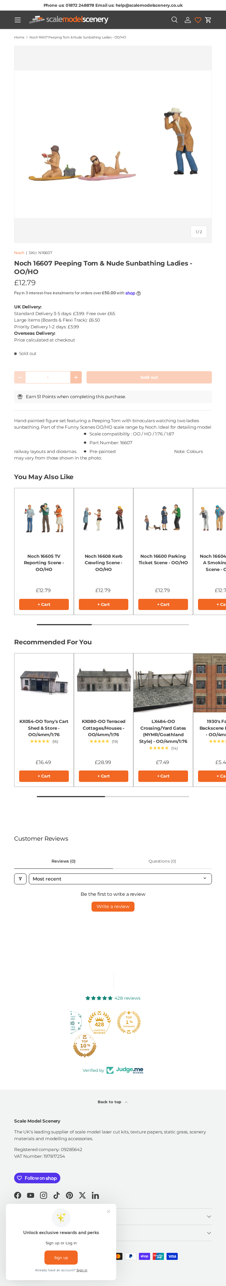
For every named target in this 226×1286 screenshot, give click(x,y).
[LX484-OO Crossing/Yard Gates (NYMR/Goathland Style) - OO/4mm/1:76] (163, 682)
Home (19, 37)
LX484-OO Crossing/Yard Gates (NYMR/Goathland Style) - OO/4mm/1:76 (163, 731)
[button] (208, 19)
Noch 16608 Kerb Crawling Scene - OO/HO (104, 562)
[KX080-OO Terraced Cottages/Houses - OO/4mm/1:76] (103, 682)
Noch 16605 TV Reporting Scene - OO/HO (44, 562)
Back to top (110, 1101)
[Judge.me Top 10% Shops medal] (85, 1045)
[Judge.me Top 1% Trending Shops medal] (129, 1022)
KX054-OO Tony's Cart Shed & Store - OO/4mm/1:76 (44, 728)
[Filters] (20, 878)
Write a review (113, 906)
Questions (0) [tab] (162, 861)
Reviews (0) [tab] (63, 861)
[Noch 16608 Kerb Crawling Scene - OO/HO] (103, 517)
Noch (19, 252)
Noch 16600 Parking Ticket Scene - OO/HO (163, 559)
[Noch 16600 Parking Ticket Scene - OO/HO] (163, 517)
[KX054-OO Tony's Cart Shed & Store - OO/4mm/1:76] (44, 682)
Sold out (149, 377)
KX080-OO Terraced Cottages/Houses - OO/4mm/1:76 (103, 728)
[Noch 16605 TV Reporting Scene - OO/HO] (44, 517)
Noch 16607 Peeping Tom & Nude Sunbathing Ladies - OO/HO (77, 37)
